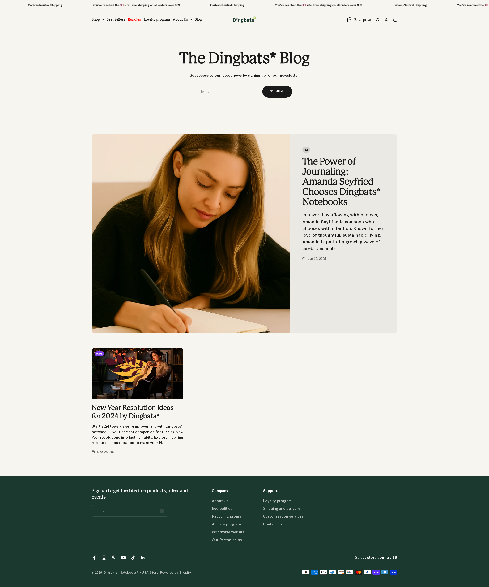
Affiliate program (226, 523)
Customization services (283, 516)
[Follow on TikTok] (133, 557)
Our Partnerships (227, 539)
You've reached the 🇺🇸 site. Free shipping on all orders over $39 (93, 5)
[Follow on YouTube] (123, 557)
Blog (198, 19)
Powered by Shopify (175, 572)
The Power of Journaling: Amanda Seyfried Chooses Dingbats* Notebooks (341, 182)
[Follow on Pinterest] (113, 557)
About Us (180, 19)
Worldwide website (228, 531)
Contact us (272, 523)
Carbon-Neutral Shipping (185, 5)
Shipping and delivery (281, 508)
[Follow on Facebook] (94, 557)
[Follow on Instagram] (104, 557)
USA (395, 557)
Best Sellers (116, 19)
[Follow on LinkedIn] (143, 557)
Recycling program (228, 516)
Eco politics (222, 508)
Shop (96, 19)
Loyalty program (157, 19)
